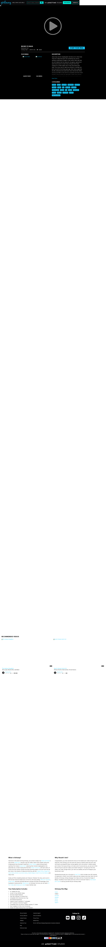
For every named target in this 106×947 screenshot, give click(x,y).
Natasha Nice (11, 669)
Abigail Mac (47, 871)
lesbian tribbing (32, 864)
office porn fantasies (45, 879)
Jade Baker (16, 669)
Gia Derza (39, 76)
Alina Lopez (4, 669)
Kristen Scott (38, 873)
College (59, 87)
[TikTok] (84, 918)
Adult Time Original (56, 95)
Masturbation (70, 84)
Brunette (54, 84)
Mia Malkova (45, 873)
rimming (54, 92)
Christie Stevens (72, 669)
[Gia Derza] (42, 65)
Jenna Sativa (11, 873)
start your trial (76, 48)
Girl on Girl (64, 84)
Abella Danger (31, 873)
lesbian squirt (11, 881)
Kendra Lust (18, 873)
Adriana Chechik (58, 669)
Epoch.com (27, 934)
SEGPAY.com (67, 934)
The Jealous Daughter (8, 668)
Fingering (54, 87)
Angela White (40, 871)
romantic (71, 92)
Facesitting (74, 87)
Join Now (67, 2)
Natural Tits (77, 84)
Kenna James (24, 873)
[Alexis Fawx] (29, 65)
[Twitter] (73, 918)
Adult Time (77, 874)
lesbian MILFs (23, 866)
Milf (63, 87)
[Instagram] (79, 918)
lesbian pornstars (45, 860)
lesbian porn (17, 862)
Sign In (75, 2)
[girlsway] (6, 3)
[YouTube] (68, 918)
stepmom (59, 92)
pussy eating (65, 92)
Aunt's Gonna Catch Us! (60, 668)
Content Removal (53, 935)
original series (25, 883)
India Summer (65, 669)
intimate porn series (20, 885)
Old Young (68, 87)
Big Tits (58, 84)
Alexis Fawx (27, 76)
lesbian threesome (35, 867)
